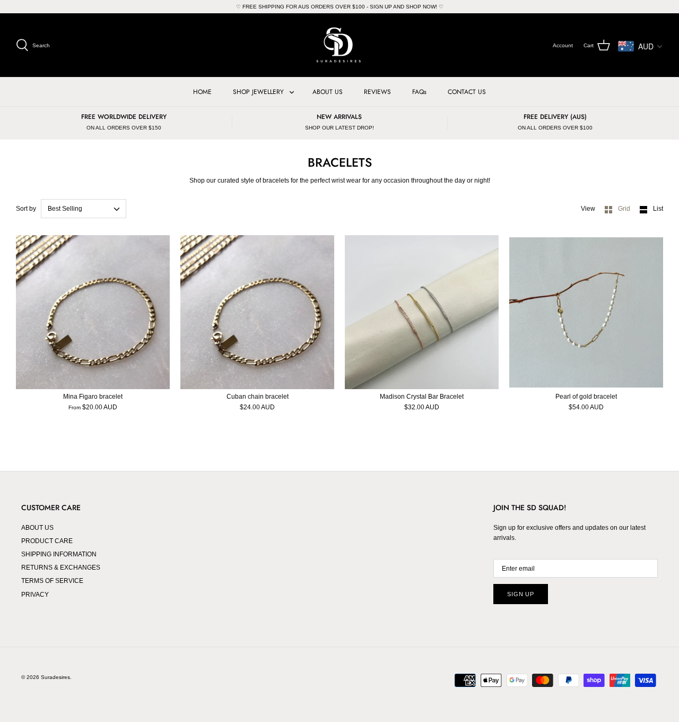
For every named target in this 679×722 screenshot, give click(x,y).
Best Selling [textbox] (65, 208)
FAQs (419, 92)
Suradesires (55, 677)
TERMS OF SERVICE (52, 581)
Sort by (26, 208)
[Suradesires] (340, 45)
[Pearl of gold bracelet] (586, 312)
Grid (625, 208)
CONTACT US (467, 92)
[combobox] (83, 208)
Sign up (520, 594)
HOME (202, 92)
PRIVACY (35, 594)
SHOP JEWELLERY (258, 92)
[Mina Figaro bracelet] (93, 312)
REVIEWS (377, 92)
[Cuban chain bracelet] (257, 312)
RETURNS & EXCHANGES (60, 567)
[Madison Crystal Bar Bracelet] (422, 312)
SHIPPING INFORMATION (59, 554)
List (658, 208)
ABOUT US (327, 92)
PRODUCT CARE (47, 541)
